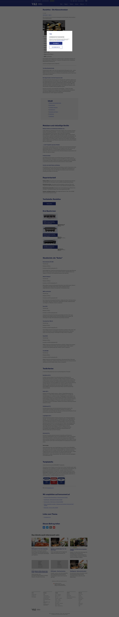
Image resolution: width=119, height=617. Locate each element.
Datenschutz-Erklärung (60, 40)
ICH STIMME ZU (56, 43)
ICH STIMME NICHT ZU (56, 47)
